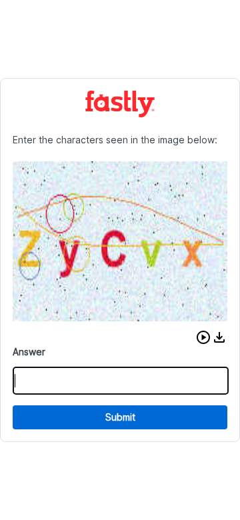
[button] (203, 337)
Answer (29, 351)
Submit (120, 417)
